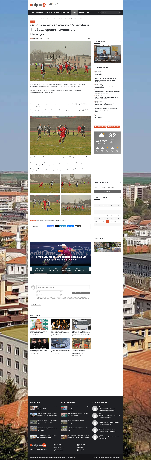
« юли (95, 228)
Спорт (74, 12)
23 (118, 218)
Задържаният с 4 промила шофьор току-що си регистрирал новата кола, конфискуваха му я (81, 332)
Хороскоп (80, 447)
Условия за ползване (104, 457)
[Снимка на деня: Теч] (107, 244)
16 (118, 215)
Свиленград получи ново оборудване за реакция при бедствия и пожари (79, 352)
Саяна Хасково (51, 220)
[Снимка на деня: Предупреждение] (116, 249)
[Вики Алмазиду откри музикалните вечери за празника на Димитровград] (60, 324)
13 (107, 215)
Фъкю (100, 421)
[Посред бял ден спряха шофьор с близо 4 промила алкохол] (60, 343)
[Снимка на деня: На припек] (116, 244)
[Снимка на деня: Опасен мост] (98, 244)
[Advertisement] (60, 363)
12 (103, 215)
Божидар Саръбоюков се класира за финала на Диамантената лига (60, 258)
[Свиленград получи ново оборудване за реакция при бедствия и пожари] (81, 343)
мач (45, 220)
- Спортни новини (58, 450)
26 (103, 221)
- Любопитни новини (58, 449)
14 (111, 215)
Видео (82, 12)
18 (99, 218)
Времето (80, 445)
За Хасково (81, 449)
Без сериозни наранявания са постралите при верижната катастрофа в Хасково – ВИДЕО (78, 428)
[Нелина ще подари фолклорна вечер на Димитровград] (39, 324)
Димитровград (40, 220)
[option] (60, 258)
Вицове (80, 450)
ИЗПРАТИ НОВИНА (114, 126)
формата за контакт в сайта (59, 299)
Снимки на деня (82, 444)
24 (96, 221)
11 (99, 215)
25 (99, 221)
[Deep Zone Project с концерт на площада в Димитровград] (39, 343)
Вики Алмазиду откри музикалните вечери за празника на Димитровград (60, 332)
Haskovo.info (36, 38)
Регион (56, 12)
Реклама (112, 457)
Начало (33, 18)
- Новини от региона (58, 447)
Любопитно (65, 12)
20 (107, 218)
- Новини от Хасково (58, 445)
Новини (40, 12)
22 (115, 218)
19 (103, 218)
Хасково (47, 12)
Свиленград (58, 220)
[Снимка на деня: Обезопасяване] (107, 249)
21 (111, 218)
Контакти (118, 457)
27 (107, 221)
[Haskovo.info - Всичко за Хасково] (38, 5)
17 (95, 218)
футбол (63, 220)
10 (96, 215)
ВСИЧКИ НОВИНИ (101, 126)
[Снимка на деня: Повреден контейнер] (98, 249)
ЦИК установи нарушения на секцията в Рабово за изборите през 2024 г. (106, 59)
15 (115, 215)
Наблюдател (102, 414)
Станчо (101, 435)
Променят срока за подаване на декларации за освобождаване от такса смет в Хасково (47, 428)
